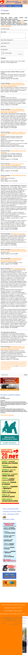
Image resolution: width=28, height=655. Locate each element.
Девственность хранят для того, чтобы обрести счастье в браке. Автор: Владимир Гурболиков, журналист (13, 348)
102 (10, 363)
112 (5, 364)
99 (4, 363)
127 (10, 366)
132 (20, 366)
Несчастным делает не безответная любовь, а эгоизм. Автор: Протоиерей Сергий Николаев (11, 260)
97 (1, 363)
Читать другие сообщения (7, 415)
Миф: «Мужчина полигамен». (18, 233)
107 (21, 363)
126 (8, 366)
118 (18, 364)
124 (4, 366)
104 (14, 363)
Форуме (22, 22)
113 (7, 364)
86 (11, 361)
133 (22, 366)
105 (16, 363)
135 (2, 367)
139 (10, 367)
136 (4, 367)
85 (9, 361)
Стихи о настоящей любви (10, 508)
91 (18, 361)
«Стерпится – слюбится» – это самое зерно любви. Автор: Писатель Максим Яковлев (14, 133)
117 (16, 364)
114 (9, 364)
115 (11, 364)
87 (12, 361)
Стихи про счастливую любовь (12, 511)
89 (15, 361)
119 (20, 364)
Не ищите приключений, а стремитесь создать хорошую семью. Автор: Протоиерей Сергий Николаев (13, 85)
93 (21, 361)
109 (25, 363)
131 (18, 366)
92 (20, 361)
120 (22, 364)
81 (3, 361)
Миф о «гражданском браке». (18, 268)
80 (2, 361)
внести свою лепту (6, 26)
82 (5, 361)
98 (2, 363)
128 (12, 366)
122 (26, 364)
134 (25, 366)
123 (2, 366)
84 (8, 361)
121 (24, 364)
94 (23, 361)
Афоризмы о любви (8, 519)
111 (3, 364)
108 (23, 363)
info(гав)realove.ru (9, 623)
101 (8, 363)
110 (1, 364)
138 (8, 367)
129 (14, 366)
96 (26, 361)
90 (17, 361)
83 (6, 361)
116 (13, 364)
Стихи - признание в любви (11, 514)
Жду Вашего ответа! (5, 398)
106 (19, 363)
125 (6, 366)
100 (6, 363)
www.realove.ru (19, 619)
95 (24, 361)
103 (12, 363)
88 (14, 361)
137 (6, 367)
